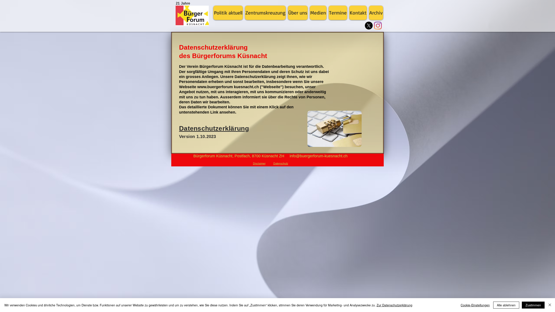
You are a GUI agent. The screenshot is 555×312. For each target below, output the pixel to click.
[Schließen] (549, 305)
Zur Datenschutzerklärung (394, 305)
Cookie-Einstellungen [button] (475, 305)
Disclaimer (259, 163)
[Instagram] (378, 25)
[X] (369, 25)
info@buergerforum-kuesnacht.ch (319, 156)
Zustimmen (533, 305)
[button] (228, 13)
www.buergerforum (215, 87)
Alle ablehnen (506, 305)
